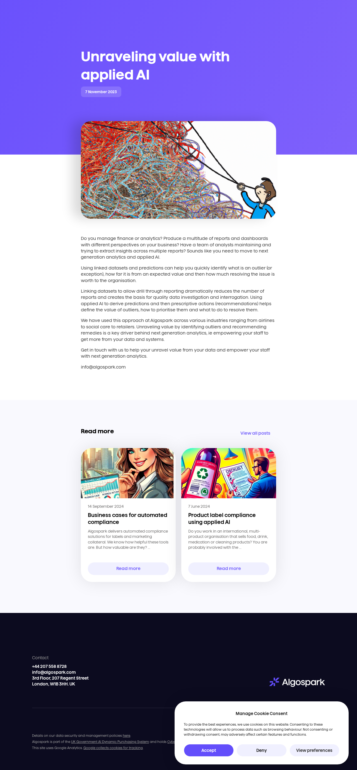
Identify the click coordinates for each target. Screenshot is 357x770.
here (126, 735)
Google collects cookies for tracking (113, 748)
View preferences (314, 750)
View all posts (255, 433)
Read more (128, 568)
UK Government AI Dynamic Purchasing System (110, 741)
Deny (261, 750)
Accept (208, 750)
